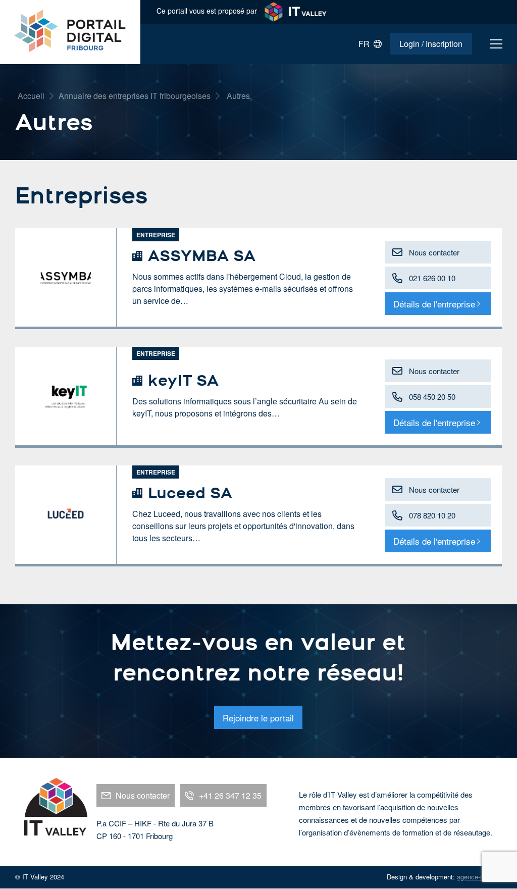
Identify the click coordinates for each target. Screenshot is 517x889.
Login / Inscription (430, 43)
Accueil (31, 95)
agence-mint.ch (479, 876)
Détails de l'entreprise (434, 303)
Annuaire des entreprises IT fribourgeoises (135, 95)
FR (366, 44)
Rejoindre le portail (258, 717)
